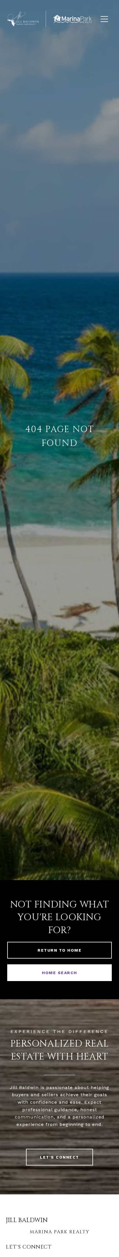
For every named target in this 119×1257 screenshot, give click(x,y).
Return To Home (59, 950)
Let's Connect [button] (59, 1157)
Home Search (59, 972)
